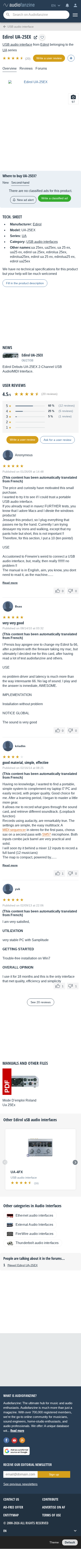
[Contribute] (71, 58)
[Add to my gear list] (42, 37)
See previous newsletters (20, 1484)
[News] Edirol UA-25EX (22, 1265)
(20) (28, 58)
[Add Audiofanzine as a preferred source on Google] (16, 1451)
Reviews (26, 68)
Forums (41, 68)
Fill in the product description (25, 283)
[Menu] (75, 14)
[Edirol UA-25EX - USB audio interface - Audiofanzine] (18, 5)
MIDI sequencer (14, 830)
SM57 (46, 834)
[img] (13, 58)
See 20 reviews (41, 1002)
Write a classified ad (54, 198)
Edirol (44, 44)
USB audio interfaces (42, 241)
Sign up (54, 1474)
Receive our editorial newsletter (27, 1464)
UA (4, 50)
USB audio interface (17, 44)
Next (75, 1162)
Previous (4, 1162)
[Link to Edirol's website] (34, 37)
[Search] (8, 15)
